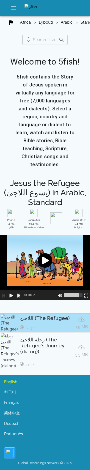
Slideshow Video (34, 224)
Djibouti (46, 22)
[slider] (73, 295)
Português (13, 434)
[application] (45, 267)
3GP (11, 224)
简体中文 (12, 413)
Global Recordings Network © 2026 (45, 463)
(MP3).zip (79, 224)
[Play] (11, 295)
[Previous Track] (4, 295)
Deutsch (12, 423)
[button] (14, 8)
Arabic (66, 22)
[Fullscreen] (86, 295)
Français (11, 402)
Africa (25, 22)
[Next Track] (18, 295)
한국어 (10, 392)
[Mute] (60, 295)
